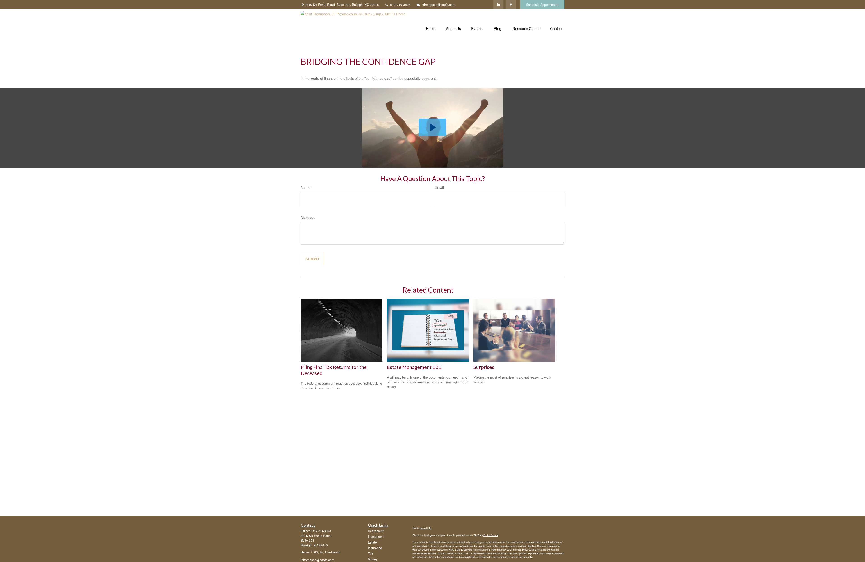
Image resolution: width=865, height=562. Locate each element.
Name (305, 187)
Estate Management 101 (414, 367)
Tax (370, 553)
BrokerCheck (490, 535)
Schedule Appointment (542, 4)
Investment (376, 536)
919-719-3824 (400, 4)
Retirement (376, 531)
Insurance (375, 548)
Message (308, 217)
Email (439, 187)
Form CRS (425, 528)
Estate (372, 542)
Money (373, 559)
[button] (430, 28)
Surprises (483, 367)
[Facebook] (511, 4)
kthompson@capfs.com (438, 4)
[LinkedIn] (498, 4)
